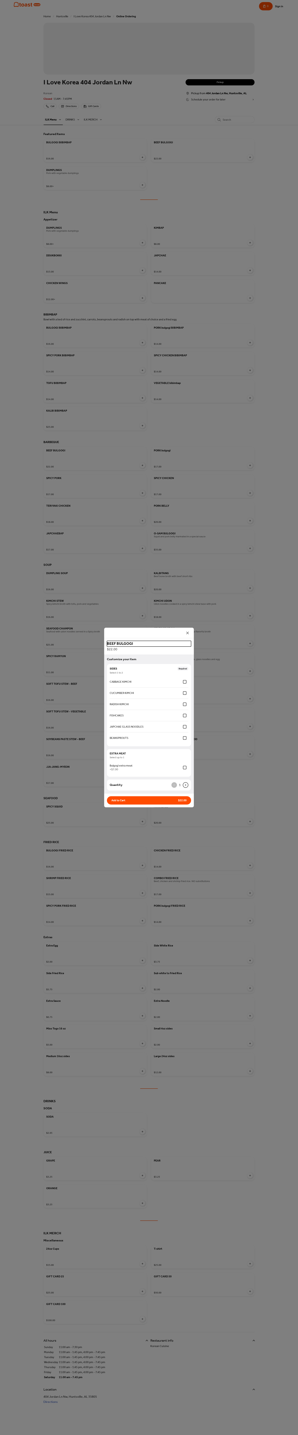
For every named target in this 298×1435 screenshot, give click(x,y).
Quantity (116, 785)
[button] (149, 800)
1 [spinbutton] (180, 785)
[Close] (187, 632)
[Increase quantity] (185, 785)
